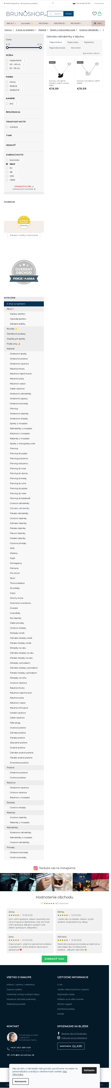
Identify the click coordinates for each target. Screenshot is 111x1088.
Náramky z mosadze (19, 438)
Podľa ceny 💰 (13, 344)
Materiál (10, 348)
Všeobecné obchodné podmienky (21, 999)
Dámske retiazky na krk (20, 638)
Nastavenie (20, 1081)
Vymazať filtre (22, 186)
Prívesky (11, 847)
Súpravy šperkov (17, 314)
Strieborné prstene (18, 359)
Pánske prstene (17, 738)
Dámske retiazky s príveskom (23, 668)
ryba (14, 176)
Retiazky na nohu (18, 678)
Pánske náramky (17, 528)
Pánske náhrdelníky (18, 513)
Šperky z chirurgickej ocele (22, 443)
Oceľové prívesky (17, 543)
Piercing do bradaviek (19, 498)
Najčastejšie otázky (65, 994)
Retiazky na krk (17, 633)
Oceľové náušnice (18, 683)
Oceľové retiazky (17, 628)
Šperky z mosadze (18, 423)
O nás (59, 984)
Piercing (13, 408)
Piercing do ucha (17, 483)
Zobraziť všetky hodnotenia (24, 235)
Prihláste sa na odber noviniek (70, 999)
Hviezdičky (14, 613)
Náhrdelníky (12, 827)
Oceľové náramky (18, 518)
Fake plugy (14, 723)
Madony (13, 553)
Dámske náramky (18, 523)
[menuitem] (11, 23)
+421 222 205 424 (21, 1048)
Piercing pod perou (18, 458)
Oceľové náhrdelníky (19, 503)
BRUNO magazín (64, 1004)
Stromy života (16, 598)
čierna (14, 82)
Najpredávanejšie (57, 48)
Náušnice (11, 782)
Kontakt (60, 1014)
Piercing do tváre (17, 493)
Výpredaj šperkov (17, 319)
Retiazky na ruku (17, 648)
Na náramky (15, 618)
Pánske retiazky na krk (20, 643)
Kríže (12, 548)
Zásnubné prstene (18, 742)
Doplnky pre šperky (16, 339)
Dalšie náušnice (17, 388)
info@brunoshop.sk (23, 1055)
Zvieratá (13, 608)
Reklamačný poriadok (16, 1004)
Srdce (12, 593)
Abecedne (76, 48)
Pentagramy (15, 563)
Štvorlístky (14, 588)
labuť (14, 164)
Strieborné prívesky (18, 403)
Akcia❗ (10, 309)
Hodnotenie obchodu (54, 897)
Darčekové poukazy (16, 334)
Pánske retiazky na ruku (21, 658)
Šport (12, 578)
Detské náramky (17, 538)
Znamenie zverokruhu (20, 603)
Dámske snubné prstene (21, 752)
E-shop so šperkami (16, 304)
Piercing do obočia (18, 473)
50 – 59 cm (17, 68)
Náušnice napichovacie (20, 373)
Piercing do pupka (18, 453)
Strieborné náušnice (19, 364)
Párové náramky (17, 533)
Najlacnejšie (73, 42)
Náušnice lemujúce (18, 708)
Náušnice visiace (17, 383)
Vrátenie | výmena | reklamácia (21, 984)
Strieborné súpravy (18, 398)
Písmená (13, 568)
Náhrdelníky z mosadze (20, 428)
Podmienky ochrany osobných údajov (23, 994)
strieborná (16, 90)
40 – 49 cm (17, 64)
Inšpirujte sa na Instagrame (74, 1038)
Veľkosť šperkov (12, 3)
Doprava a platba (29, 3)
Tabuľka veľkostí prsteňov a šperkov (73, 989)
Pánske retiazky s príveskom (23, 673)
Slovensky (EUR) (83, 3)
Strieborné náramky (19, 413)
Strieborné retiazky (18, 418)
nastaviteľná (17, 60)
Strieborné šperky (18, 354)
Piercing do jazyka (18, 488)
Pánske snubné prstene (20, 758)
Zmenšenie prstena (19, 763)
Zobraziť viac (54, 959)
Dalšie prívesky (16, 623)
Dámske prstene (17, 733)
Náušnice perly (16, 378)
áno (13, 103)
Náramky (11, 812)
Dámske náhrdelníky (19, 508)
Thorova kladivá (17, 583)
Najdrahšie (89, 42)
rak (13, 172)
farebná (15, 86)
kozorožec (16, 160)
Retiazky (11, 802)
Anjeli (12, 558)
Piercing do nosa (17, 468)
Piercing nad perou (18, 463)
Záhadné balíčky (17, 324)
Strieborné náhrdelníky (20, 393)
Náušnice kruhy (17, 369)
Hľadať (68, 14)
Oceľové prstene (17, 728)
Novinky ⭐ (12, 329)
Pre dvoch (14, 573)
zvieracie (16, 127)
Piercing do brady (18, 478)
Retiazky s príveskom (19, 663)
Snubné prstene (17, 747)
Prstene (10, 767)
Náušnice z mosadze (19, 433)
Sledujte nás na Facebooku (74, 1033)
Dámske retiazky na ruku (21, 653)
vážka (14, 180)
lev (13, 168)
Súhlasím (89, 1070)
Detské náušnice (17, 713)
